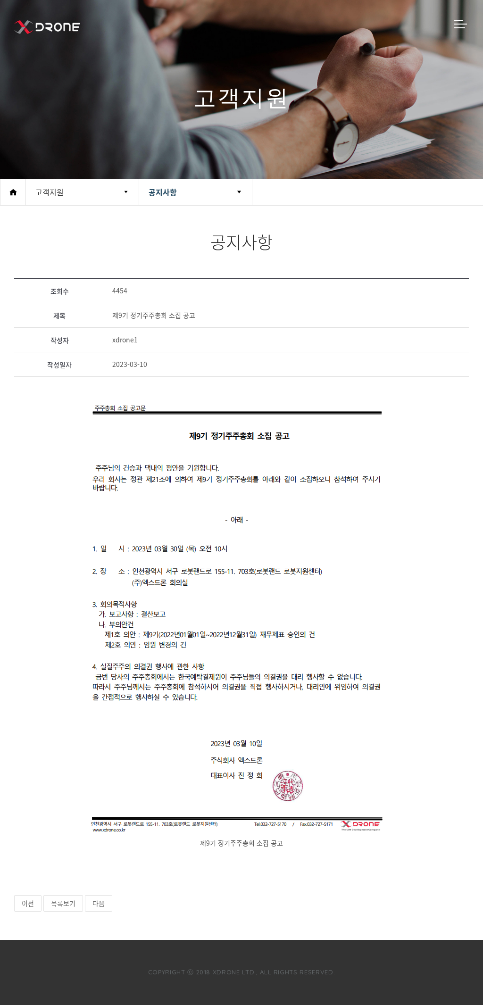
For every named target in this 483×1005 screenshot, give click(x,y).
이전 (28, 903)
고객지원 (49, 192)
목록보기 (63, 903)
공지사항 (163, 192)
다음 (98, 903)
